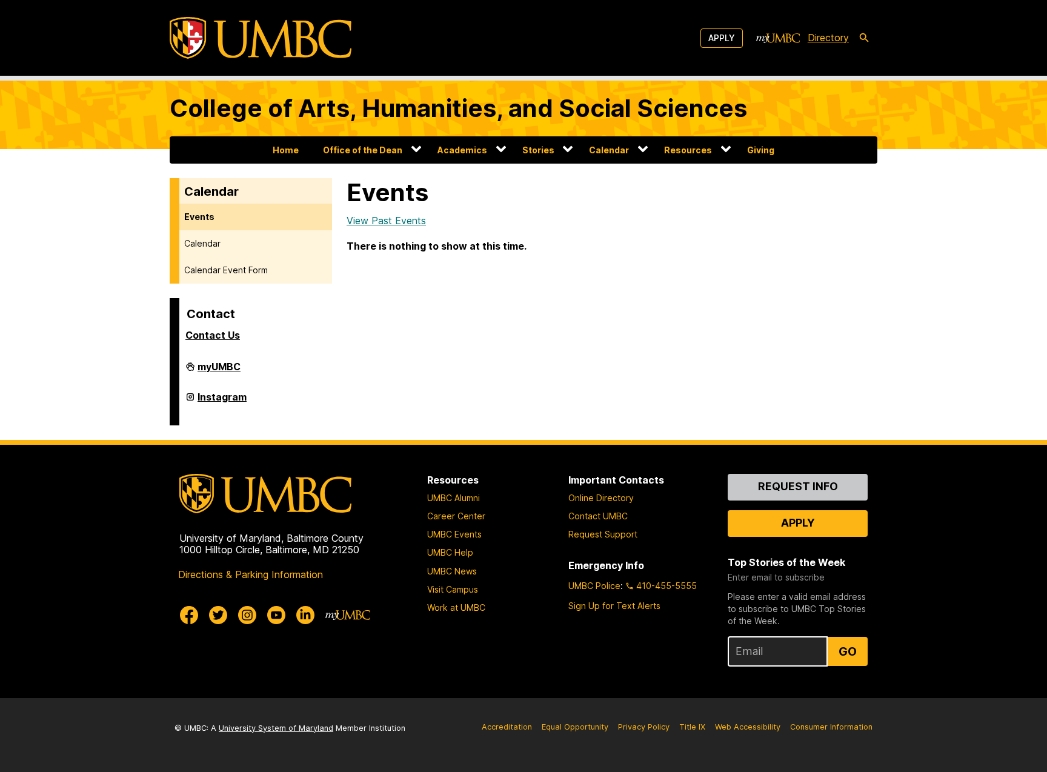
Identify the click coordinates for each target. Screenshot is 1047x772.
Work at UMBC (456, 607)
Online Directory (601, 498)
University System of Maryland (276, 728)
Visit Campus (452, 589)
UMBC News (452, 571)
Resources (688, 150)
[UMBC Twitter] (218, 615)
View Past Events (386, 221)
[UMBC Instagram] (247, 615)
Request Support (602, 534)
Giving (760, 150)
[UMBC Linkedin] (305, 615)
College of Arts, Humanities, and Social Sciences (458, 108)
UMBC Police (594, 586)
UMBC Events (454, 534)
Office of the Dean (362, 150)
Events (199, 216)
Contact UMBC (598, 516)
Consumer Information (831, 726)
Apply (721, 38)
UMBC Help (450, 552)
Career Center (456, 516)
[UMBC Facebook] (189, 615)
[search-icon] (864, 38)
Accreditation (507, 726)
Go (848, 651)
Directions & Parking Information (250, 574)
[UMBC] (260, 38)
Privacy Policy (644, 726)
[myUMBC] (778, 38)
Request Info (798, 486)
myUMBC (219, 371)
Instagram (222, 402)
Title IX (692, 726)
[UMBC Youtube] (276, 615)
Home (286, 150)
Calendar (609, 150)
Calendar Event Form (226, 270)
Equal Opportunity (575, 726)
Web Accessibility (747, 726)
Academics (462, 150)
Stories (538, 150)
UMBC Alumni (453, 498)
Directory (828, 38)
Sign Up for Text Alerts (614, 606)
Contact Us (212, 335)
